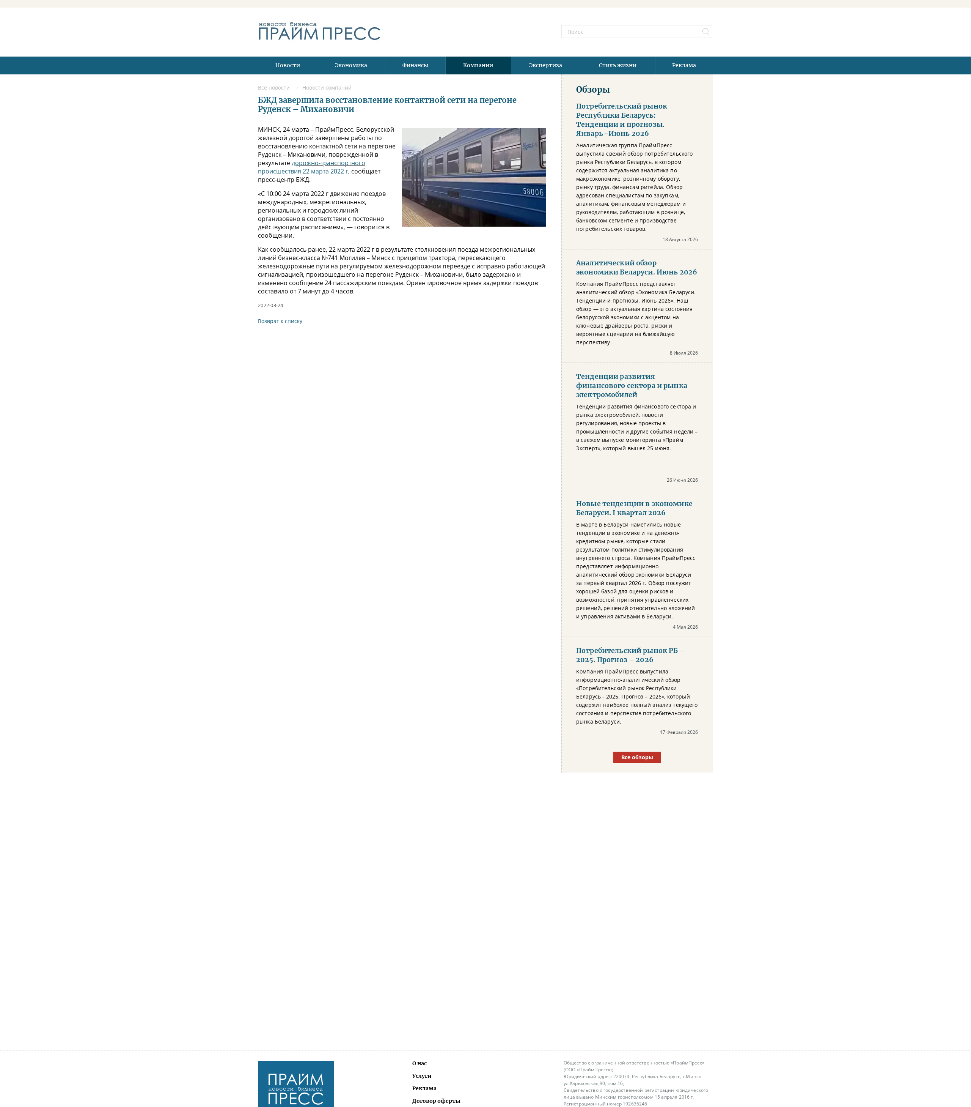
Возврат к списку (280, 321)
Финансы (415, 65)
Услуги (422, 1075)
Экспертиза (545, 65)
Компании (478, 65)
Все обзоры (637, 757)
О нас (419, 1063)
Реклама (684, 65)
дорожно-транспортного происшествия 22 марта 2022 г (311, 167)
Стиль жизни (617, 65)
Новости (287, 65)
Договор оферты (436, 1101)
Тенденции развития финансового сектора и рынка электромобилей (631, 385)
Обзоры (593, 89)
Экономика (351, 65)
